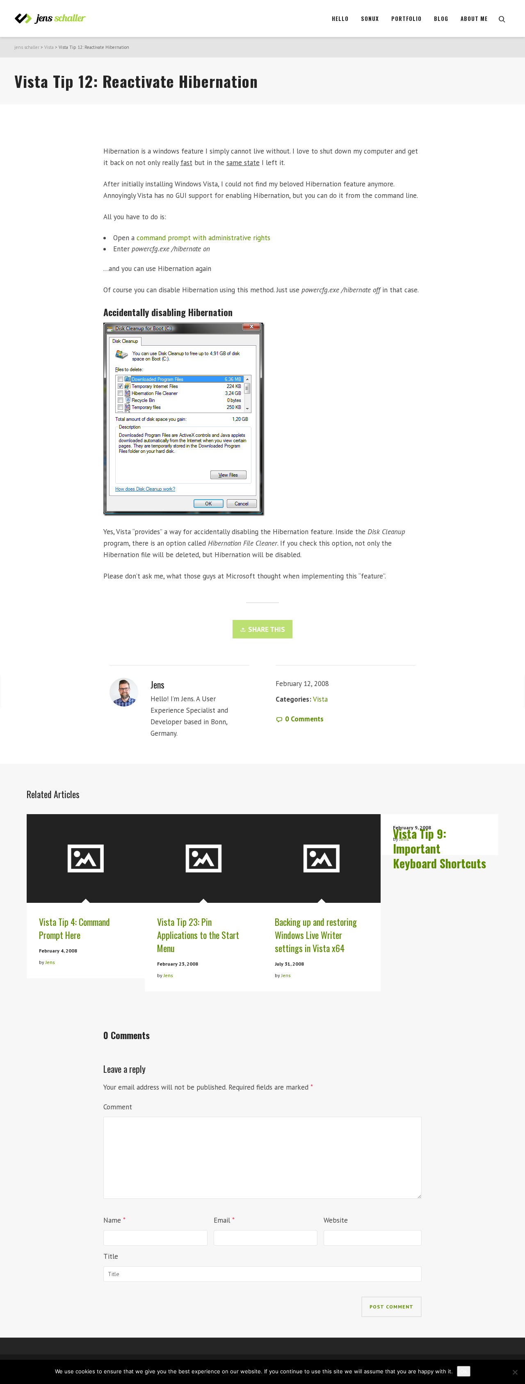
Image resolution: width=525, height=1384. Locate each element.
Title (110, 1256)
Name (112, 1220)
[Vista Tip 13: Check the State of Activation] (70, 692)
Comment (117, 1106)
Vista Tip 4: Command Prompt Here (74, 928)
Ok (463, 1371)
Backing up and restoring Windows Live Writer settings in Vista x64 (316, 935)
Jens (50, 962)
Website (336, 1220)
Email (222, 1220)
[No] (515, 1372)
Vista (49, 47)
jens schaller (26, 47)
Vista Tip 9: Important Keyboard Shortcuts (439, 848)
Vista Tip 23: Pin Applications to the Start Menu (198, 935)
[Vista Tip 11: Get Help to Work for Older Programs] (445, 692)
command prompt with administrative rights (203, 237)
